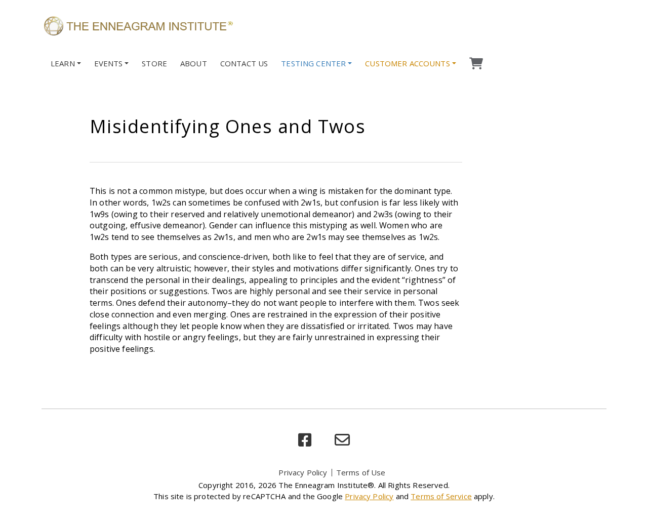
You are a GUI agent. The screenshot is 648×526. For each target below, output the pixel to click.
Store (154, 63)
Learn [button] (63, 63)
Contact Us (244, 63)
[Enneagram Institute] (138, 25)
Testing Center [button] (313, 63)
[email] (342, 440)
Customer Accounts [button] (407, 63)
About (193, 63)
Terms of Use (361, 472)
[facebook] (305, 440)
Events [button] (108, 63)
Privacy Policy (302, 472)
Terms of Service (441, 496)
